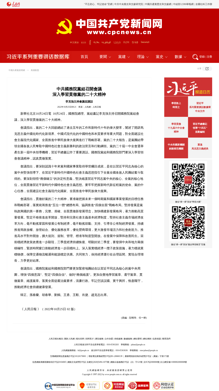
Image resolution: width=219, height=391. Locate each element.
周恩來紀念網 (189, 6)
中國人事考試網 (129, 6)
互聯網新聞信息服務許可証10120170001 (68, 356)
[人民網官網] (13, 6)
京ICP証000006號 (151, 362)
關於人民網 (69, 339)
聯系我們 (166, 339)
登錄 (202, 56)
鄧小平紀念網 (205, 6)
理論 (141, 56)
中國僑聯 (158, 6)
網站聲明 (137, 339)
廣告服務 (99, 339)
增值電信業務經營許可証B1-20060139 (105, 356)
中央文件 (200, 111)
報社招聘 (80, 339)
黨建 (122, 56)
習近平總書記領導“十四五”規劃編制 (200, 128)
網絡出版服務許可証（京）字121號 (126, 362)
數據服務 (128, 339)
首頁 (84, 56)
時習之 (176, 107)
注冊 (209, 56)
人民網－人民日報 (93, 107)
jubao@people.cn (138, 344)
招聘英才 (90, 339)
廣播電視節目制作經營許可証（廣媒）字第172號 (147, 356)
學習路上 (176, 103)
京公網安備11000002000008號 (173, 362)
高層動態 (35, 70)
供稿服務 (118, 339)
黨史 (159, 56)
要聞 (103, 56)
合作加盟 (109, 339)
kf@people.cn (83, 350)
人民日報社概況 (56, 339)
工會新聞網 (146, 6)
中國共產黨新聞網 (17, 70)
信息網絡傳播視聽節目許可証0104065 (49, 362)
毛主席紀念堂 (172, 6)
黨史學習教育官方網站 (98, 6)
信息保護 (157, 339)
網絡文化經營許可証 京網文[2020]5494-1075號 (88, 362)
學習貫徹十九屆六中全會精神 (176, 128)
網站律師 (147, 339)
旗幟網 (115, 6)
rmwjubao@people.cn (149, 350)
